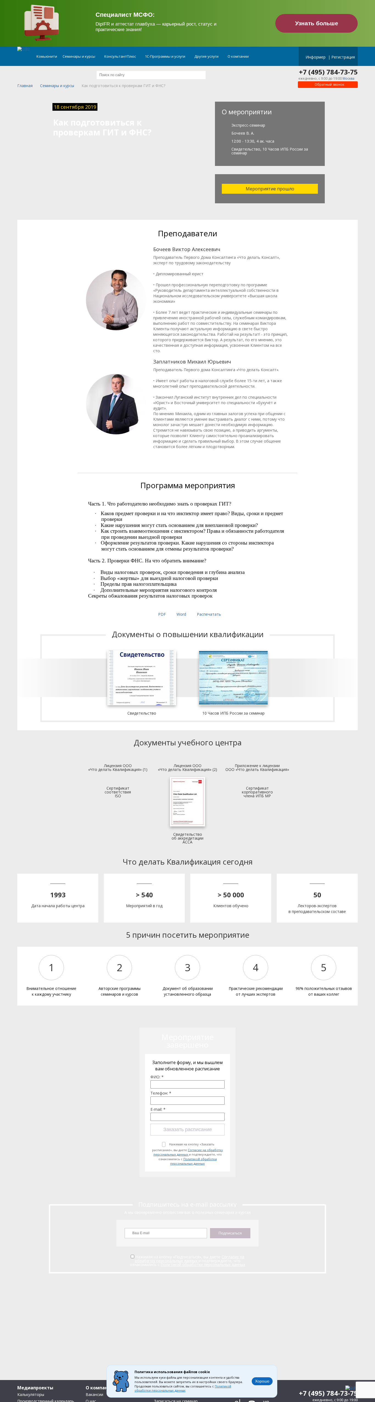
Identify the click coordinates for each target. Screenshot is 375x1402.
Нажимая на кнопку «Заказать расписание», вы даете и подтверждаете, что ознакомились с (187, 1154)
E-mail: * (158, 1109)
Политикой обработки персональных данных (193, 1161)
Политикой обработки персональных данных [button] (183, 1388)
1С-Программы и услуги (165, 56)
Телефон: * (160, 1093)
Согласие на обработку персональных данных (188, 1152)
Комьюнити (47, 56)
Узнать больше (316, 23)
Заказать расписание (187, 1129)
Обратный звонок (329, 84)
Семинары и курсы (79, 56)
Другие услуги (206, 56)
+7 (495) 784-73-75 (328, 72)
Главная (25, 86)
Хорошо (262, 1381)
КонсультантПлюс (120, 56)
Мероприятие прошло (270, 189)
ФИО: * (157, 1077)
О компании (239, 56)
